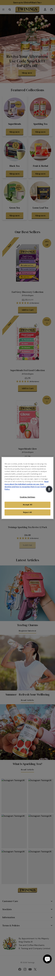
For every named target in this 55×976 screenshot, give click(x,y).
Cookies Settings (27, 497)
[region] (27, 488)
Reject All (27, 512)
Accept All (27, 505)
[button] (49, 489)
